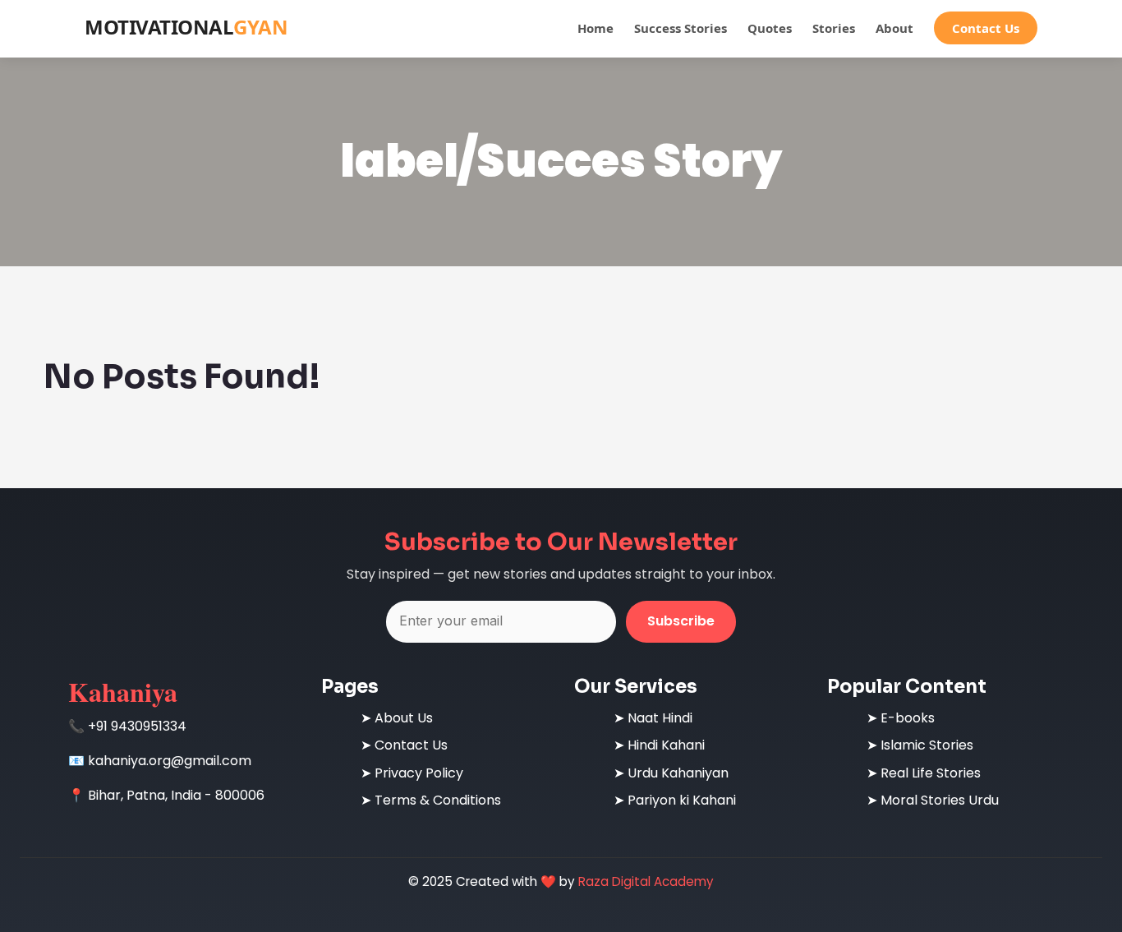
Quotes (769, 28)
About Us (404, 717)
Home (595, 28)
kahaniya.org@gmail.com (169, 760)
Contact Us (985, 28)
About (894, 28)
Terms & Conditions (438, 800)
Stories (833, 28)
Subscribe (681, 620)
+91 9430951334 (137, 726)
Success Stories (680, 28)
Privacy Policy (419, 773)
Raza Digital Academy (646, 881)
